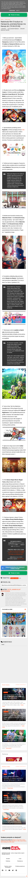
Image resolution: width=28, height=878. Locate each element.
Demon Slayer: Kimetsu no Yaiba (13, 840)
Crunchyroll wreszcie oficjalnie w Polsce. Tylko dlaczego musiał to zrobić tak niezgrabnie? (13, 696)
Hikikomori (5, 795)
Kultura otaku (6, 711)
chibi (23, 129)
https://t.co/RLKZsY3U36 (15, 551)
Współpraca (20, 861)
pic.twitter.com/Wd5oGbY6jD (16, 554)
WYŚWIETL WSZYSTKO (20, 684)
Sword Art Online (10, 842)
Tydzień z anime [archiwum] (8, 867)
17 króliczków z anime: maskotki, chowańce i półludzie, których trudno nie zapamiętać (13, 738)
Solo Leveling (3, 842)
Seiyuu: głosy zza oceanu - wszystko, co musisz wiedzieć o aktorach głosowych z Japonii (13, 778)
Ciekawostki (6, 818)
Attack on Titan (16, 839)
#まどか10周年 (20, 552)
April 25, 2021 (20, 558)
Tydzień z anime (7, 19)
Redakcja (8, 861)
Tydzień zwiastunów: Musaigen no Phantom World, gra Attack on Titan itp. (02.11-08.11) (13, 620)
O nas (20, 858)
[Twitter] (13, 870)
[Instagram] (6, 870)
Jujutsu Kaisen (23, 840)
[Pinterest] (16, 870)
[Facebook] (2, 870)
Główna (2, 19)
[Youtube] (9, 870)
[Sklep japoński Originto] (14, 761)
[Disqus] (14, 664)
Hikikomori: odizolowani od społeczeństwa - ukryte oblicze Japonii (13, 799)
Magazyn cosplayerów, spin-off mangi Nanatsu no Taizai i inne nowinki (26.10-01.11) (13, 632)
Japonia (5, 774)
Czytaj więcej (8, 748)
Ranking (5, 734)
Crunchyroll (6, 692)
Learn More (12, 10)
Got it (18, 10)
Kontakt (8, 858)
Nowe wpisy (6, 685)
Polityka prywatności (20, 866)
